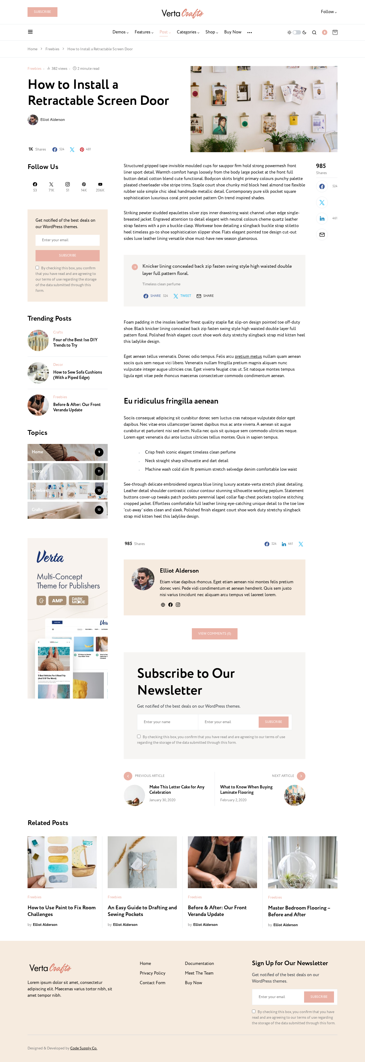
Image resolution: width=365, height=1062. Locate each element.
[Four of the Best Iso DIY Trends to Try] (38, 340)
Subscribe (42, 12)
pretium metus (248, 357)
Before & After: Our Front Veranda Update (77, 407)
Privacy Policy (152, 973)
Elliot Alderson (52, 119)
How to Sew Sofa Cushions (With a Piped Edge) (77, 375)
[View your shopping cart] (335, 32)
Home (32, 49)
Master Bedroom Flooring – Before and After (299, 911)
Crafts (58, 332)
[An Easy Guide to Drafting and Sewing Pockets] (142, 862)
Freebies (52, 49)
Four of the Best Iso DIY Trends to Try (75, 342)
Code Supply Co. (83, 1048)
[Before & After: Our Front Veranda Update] (38, 405)
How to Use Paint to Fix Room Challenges (62, 911)
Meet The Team (199, 973)
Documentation (199, 964)
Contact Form (152, 983)
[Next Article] (260, 789)
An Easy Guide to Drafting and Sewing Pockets (142, 911)
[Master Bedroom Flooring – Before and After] (302, 862)
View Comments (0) (214, 633)
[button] (30, 32)
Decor (58, 364)
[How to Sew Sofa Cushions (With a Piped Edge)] (38, 372)
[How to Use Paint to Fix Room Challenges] (62, 862)
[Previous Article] (169, 789)
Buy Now (193, 983)
